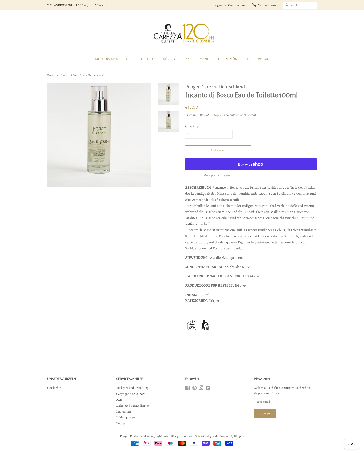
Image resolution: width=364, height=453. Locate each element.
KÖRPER (169, 59)
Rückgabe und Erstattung (132, 388)
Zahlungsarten (125, 417)
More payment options (218, 175)
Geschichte (54, 388)
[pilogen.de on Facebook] (187, 388)
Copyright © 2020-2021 (130, 394)
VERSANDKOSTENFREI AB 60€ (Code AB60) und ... (78, 5)
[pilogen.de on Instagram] (201, 388)
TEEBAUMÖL (227, 59)
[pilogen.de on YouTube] (208, 388)
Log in (218, 5)
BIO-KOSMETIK (106, 59)
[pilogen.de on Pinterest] (194, 388)
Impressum (123, 411)
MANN (205, 59)
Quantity (191, 126)
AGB (119, 400)
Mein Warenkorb (268, 5)
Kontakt (121, 423)
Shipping (219, 115)
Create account (237, 5)
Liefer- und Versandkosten (132, 405)
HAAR (187, 59)
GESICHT (148, 59)
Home (50, 75)
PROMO (263, 59)
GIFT (129, 59)
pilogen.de (211, 436)
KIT (247, 59)
